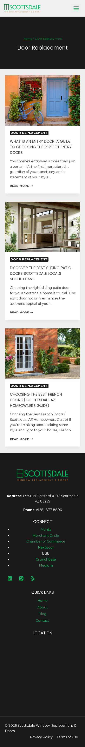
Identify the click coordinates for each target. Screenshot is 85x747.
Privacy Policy (41, 737)
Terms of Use (67, 737)
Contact (42, 621)
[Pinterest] (21, 578)
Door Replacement (29, 132)
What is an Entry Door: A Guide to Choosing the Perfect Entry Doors (41, 147)
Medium (46, 565)
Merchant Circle (46, 536)
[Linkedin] (10, 578)
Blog (42, 614)
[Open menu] (76, 8)
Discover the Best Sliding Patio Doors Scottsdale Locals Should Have (40, 273)
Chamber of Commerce (45, 541)
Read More (21, 185)
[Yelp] (33, 578)
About (42, 607)
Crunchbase (46, 559)
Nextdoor (46, 547)
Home (43, 601)
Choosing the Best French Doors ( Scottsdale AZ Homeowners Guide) (36, 400)
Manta (46, 530)
